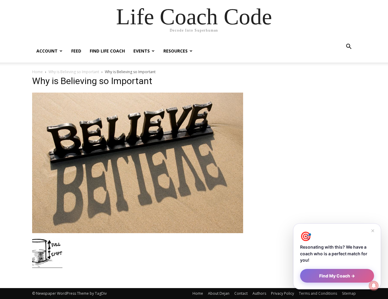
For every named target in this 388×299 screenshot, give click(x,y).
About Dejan (218, 293)
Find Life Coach (107, 51)
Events (141, 51)
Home (37, 71)
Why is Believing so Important (73, 71)
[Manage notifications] (374, 286)
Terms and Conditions (318, 293)
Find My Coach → (337, 275)
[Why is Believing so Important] (137, 231)
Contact (241, 293)
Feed (76, 51)
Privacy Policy (282, 293)
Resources (175, 51)
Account (47, 51)
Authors (259, 293)
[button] (348, 47)
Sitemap (349, 293)
